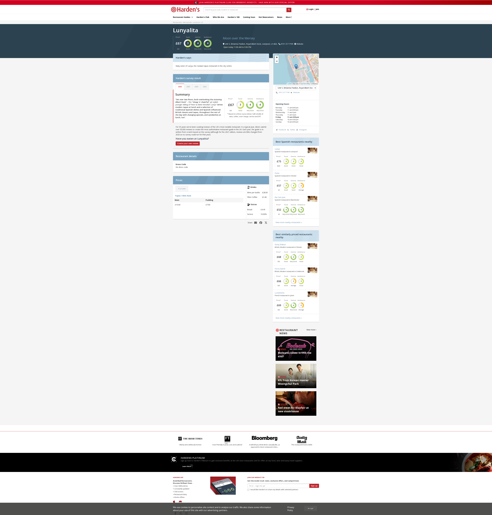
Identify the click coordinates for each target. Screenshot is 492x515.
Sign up (314, 486)
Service (197, 37)
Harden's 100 (233, 17)
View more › (311, 329)
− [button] (277, 61)
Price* (178, 37)
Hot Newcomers (266, 17)
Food (188, 37)
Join (317, 9)
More (288, 17)
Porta (277, 173)
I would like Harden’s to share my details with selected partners (274, 489)
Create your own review (187, 143)
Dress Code (181, 164)
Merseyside (187, 22)
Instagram (303, 130)
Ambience (207, 37)
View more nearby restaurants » (289, 222)
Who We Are (218, 17)
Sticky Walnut (280, 244)
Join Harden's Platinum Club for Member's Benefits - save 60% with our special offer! (247, 2)
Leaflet (289, 84)
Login (311, 9)
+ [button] (277, 57)
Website (296, 92)
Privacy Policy (290, 509)
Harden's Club (203, 17)
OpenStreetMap (305, 84)
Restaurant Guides (182, 17)
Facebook (282, 130)
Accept (310, 508)
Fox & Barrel (280, 268)
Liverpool (196, 22)
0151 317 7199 (284, 92)
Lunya (277, 149)
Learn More (186, 466)
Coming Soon (249, 17)
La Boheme (279, 293)
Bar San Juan (280, 197)
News (279, 17)
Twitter (292, 130)
